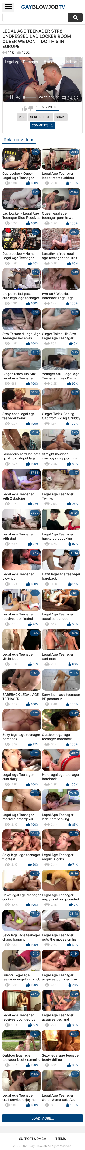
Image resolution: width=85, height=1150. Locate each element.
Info (22, 117)
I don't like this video (30, 108)
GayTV (43, 7)
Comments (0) (43, 125)
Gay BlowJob (38, 1146)
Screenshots (40, 117)
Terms (60, 1139)
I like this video (24, 108)
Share (60, 117)
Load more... (42, 1118)
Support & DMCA (32, 1139)
